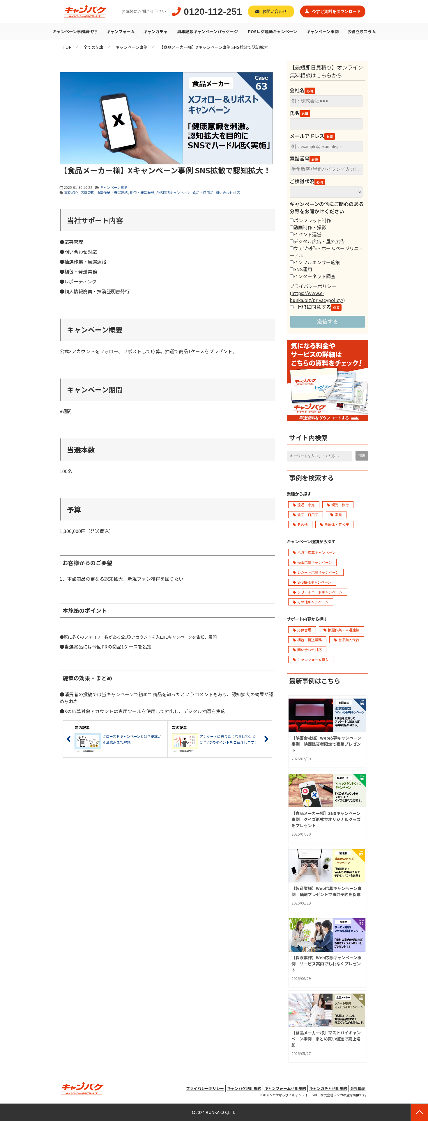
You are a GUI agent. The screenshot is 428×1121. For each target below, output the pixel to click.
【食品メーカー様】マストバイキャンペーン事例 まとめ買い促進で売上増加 (326, 1039)
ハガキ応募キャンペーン (316, 552)
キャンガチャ (155, 31)
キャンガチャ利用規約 (328, 1088)
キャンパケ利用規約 (244, 1088)
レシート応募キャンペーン (318, 572)
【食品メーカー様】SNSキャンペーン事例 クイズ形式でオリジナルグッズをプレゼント (326, 819)
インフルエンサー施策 (316, 262)
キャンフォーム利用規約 (285, 1088)
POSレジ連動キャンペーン (272, 31)
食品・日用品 (202, 192)
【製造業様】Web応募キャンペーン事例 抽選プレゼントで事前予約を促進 (326, 891)
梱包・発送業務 (142, 192)
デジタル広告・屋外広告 (319, 241)
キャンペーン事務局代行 (75, 31)
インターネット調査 (314, 276)
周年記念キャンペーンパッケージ (207, 31)
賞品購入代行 (348, 639)
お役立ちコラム (361, 31)
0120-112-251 (213, 11)
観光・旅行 (340, 504)
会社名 (297, 90)
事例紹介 (71, 192)
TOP (67, 47)
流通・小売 (306, 504)
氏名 (295, 112)
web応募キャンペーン (314, 562)
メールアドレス (307, 135)
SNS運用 (302, 269)
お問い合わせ (274, 11)
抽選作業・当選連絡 (112, 192)
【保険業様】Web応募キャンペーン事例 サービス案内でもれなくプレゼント (326, 964)
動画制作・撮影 (309, 227)
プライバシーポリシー (205, 1088)
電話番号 (299, 158)
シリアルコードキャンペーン (319, 591)
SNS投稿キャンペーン (173, 192)
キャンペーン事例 (322, 31)
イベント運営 (307, 234)
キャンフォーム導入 (313, 659)
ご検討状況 (302, 181)
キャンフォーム (120, 31)
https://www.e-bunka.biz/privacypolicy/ (316, 296)
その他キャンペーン (312, 601)
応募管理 (87, 192)
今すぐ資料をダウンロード (336, 11)
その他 (302, 524)
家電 (338, 514)
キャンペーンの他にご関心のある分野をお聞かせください (327, 207)
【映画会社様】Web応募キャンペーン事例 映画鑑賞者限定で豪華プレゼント (326, 744)
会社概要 (357, 1088)
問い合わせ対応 (227, 192)
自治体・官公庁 (336, 524)
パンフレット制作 (312, 220)
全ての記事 (93, 47)
